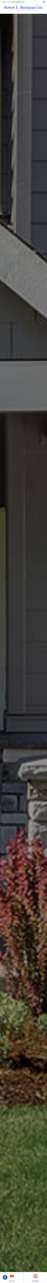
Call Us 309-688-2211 (13, 2)
